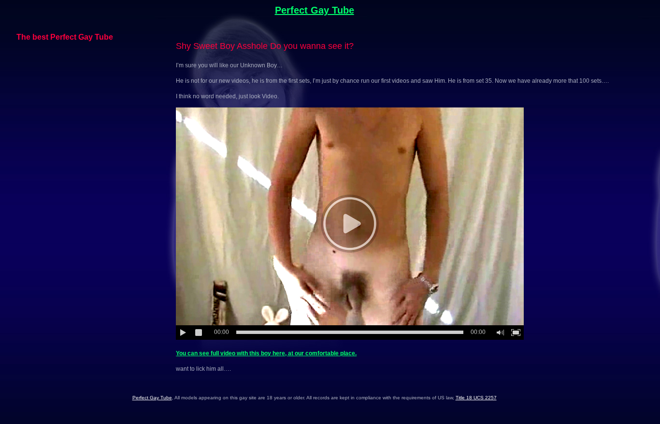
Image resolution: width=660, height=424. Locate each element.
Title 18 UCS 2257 (476, 397)
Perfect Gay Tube (314, 10)
